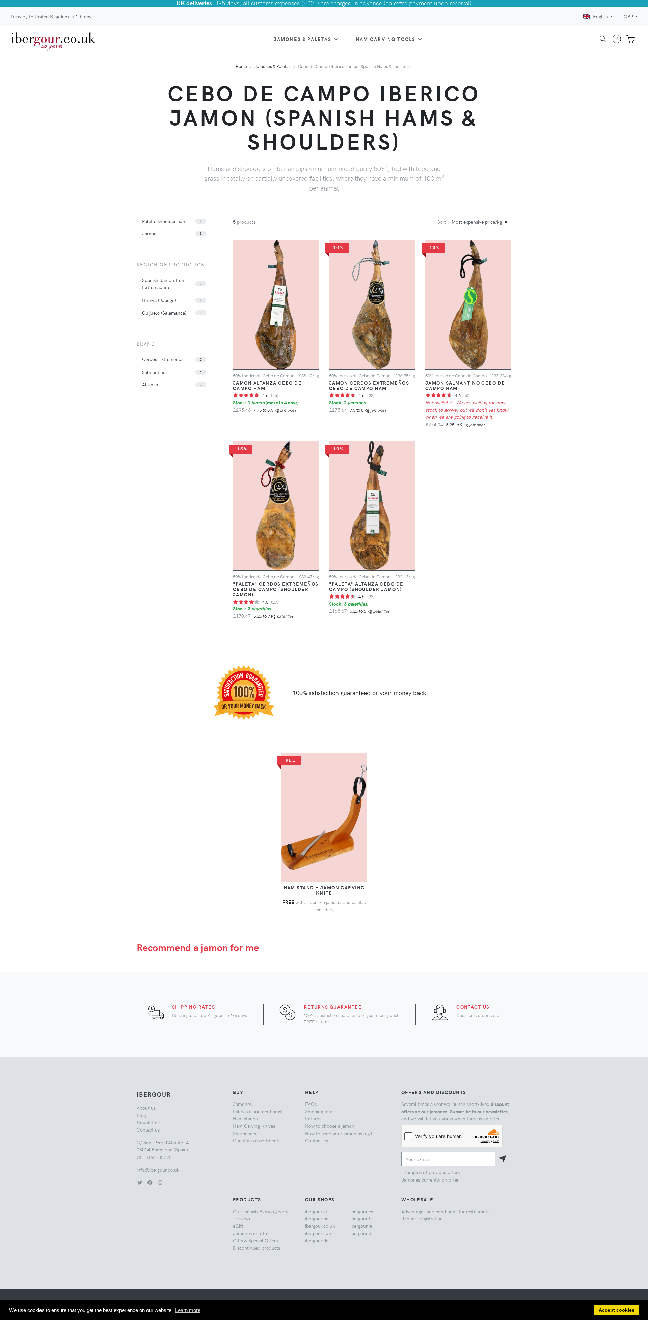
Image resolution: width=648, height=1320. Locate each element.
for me (198, 947)
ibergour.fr (361, 1218)
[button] (174, 221)
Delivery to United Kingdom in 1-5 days (52, 16)
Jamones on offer (251, 1232)
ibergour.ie (361, 1225)
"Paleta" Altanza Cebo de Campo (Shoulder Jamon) (366, 586)
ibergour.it (360, 1232)
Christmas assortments (256, 1140)
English (600, 16)
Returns (313, 1118)
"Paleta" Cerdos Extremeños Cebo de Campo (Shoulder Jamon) (275, 589)
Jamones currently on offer (430, 1179)
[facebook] (150, 1182)
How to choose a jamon (329, 1125)
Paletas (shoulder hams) (257, 1111)
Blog (141, 1115)
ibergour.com (318, 1232)
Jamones (242, 1103)
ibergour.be (316, 1218)
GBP (628, 16)
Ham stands (245, 1118)
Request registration (422, 1218)
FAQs (311, 1103)
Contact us (472, 1006)
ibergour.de (316, 1240)
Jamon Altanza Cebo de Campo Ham (267, 385)
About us (146, 1107)
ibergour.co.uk (320, 1225)
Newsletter (148, 1122)
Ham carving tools (386, 38)
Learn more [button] (187, 1310)
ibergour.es (361, 1211)
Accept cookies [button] (616, 1310)
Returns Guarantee (332, 1006)
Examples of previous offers (430, 1172)
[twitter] (140, 1182)
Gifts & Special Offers (255, 1240)
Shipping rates (193, 1006)
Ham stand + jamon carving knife (324, 890)
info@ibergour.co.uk (158, 1169)
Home (241, 66)
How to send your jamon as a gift (339, 1133)
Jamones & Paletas (303, 38)
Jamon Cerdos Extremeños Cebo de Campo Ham (369, 385)
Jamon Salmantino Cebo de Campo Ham (465, 385)
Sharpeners (244, 1133)
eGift (238, 1225)
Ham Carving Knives (254, 1125)
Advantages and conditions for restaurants (445, 1211)
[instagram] (160, 1182)
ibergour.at (316, 1211)
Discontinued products (256, 1247)
